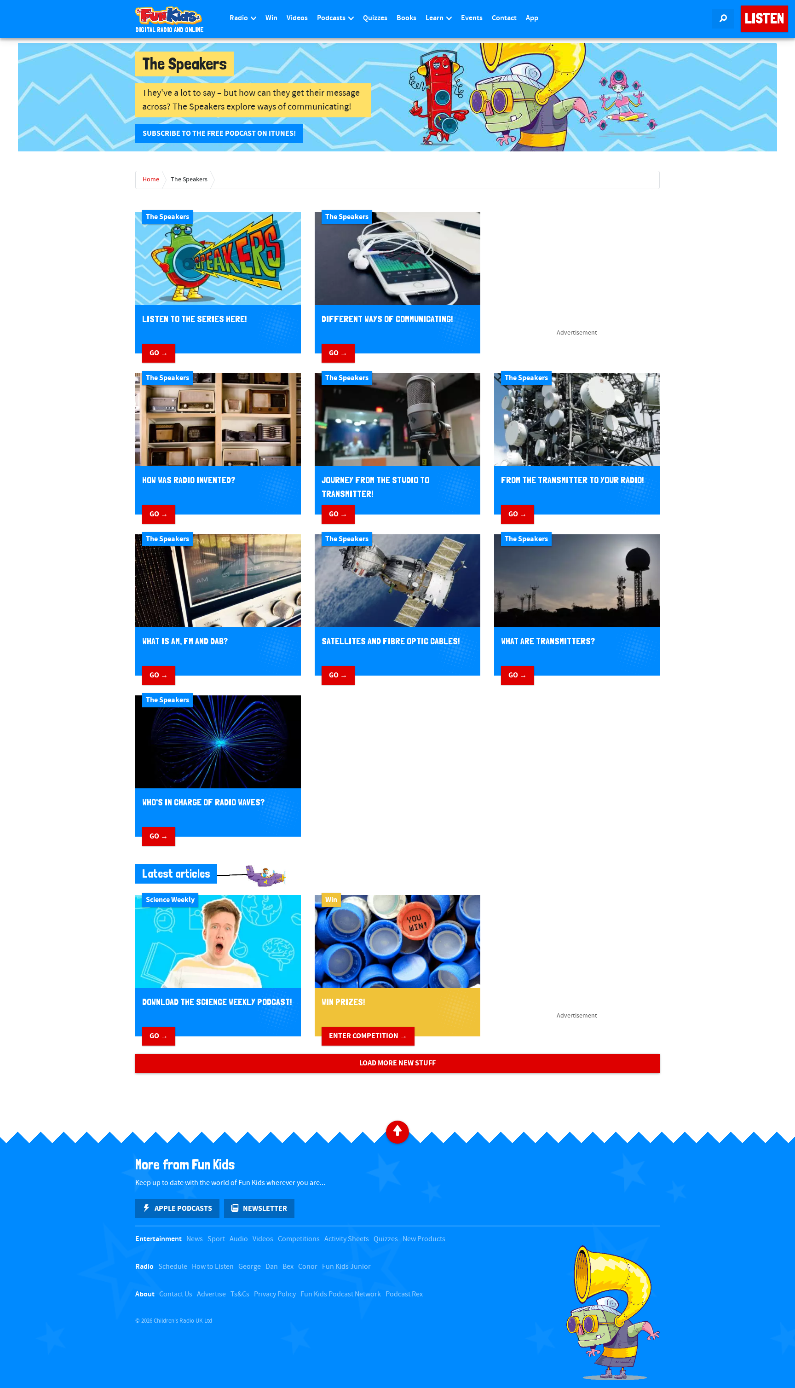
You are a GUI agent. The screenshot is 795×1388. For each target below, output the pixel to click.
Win (271, 18)
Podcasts (332, 18)
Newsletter (265, 1208)
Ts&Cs (239, 1294)
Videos (297, 18)
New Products (424, 1239)
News (194, 1239)
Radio (239, 18)
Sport (216, 1239)
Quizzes (375, 18)
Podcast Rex (404, 1294)
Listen (764, 18)
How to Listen (213, 1267)
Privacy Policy (275, 1294)
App (532, 18)
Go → (159, 353)
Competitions (299, 1239)
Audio (239, 1239)
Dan (271, 1267)
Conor (307, 1267)
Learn (435, 18)
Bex (288, 1267)
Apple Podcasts (183, 1208)
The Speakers (189, 179)
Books (406, 18)
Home (151, 179)
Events (472, 18)
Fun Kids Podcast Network (340, 1294)
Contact (504, 18)
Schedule (172, 1267)
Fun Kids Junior (346, 1267)
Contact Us (175, 1294)
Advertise (211, 1294)
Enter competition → (368, 1036)
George (249, 1267)
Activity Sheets (346, 1239)
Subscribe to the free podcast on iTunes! (219, 133)
